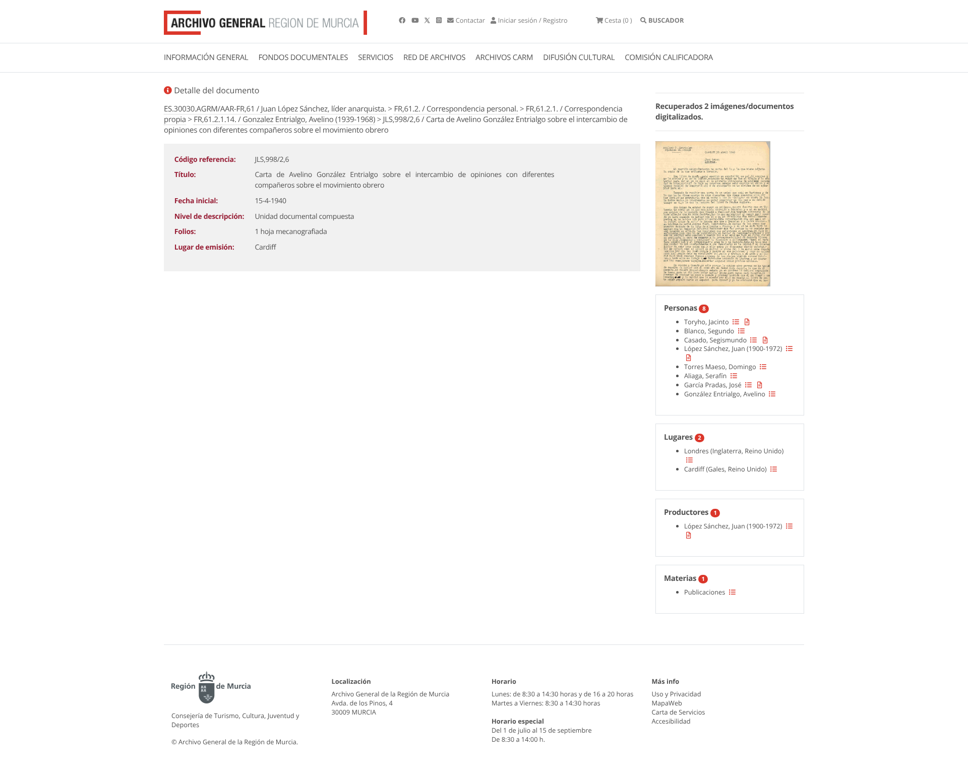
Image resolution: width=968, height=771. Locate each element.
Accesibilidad (671, 721)
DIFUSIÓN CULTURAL (579, 57)
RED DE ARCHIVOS (434, 57)
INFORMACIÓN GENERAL (206, 57)
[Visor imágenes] (712, 212)
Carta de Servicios (678, 712)
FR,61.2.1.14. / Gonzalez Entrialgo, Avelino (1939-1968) (284, 119)
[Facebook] (403, 20)
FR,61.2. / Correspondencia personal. (456, 109)
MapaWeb (667, 702)
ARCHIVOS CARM (504, 57)
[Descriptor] (747, 321)
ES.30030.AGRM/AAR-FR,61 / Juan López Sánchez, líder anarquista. (275, 109)
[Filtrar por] (736, 321)
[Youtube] (415, 20)
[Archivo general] (265, 20)
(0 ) (618, 20)
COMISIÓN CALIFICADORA (669, 57)
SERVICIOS (375, 57)
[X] (428, 20)
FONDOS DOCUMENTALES (303, 57)
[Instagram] (439, 20)
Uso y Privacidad (676, 693)
